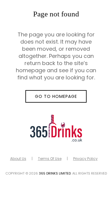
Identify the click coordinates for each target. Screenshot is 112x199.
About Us (18, 158)
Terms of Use (50, 158)
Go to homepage (56, 96)
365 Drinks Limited (55, 173)
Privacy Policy (85, 158)
